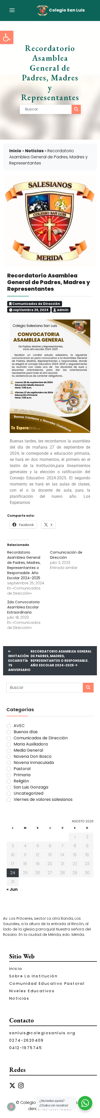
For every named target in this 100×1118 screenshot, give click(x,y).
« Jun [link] (12, 889)
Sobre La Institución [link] (33, 976)
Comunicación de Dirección (66, 555)
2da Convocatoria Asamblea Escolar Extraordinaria (23, 607)
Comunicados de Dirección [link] (36, 304)
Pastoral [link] (22, 769)
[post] (76, 109)
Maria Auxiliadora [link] (31, 744)
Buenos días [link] (26, 732)
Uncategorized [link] (28, 793)
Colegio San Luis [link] (66, 10)
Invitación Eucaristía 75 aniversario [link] (19, 663)
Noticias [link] (34, 151)
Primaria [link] (22, 775)
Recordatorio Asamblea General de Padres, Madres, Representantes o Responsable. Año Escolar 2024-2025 (24, 565)
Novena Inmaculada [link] (34, 762)
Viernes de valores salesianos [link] (43, 799)
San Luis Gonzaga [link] (31, 787)
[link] (6, 37)
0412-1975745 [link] (25, 1047)
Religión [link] (21, 781)
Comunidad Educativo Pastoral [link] (47, 983)
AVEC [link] (19, 726)
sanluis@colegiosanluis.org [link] (42, 1033)
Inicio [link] (15, 151)
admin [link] (62, 310)
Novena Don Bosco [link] (33, 756)
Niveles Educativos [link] (32, 990)
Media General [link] (28, 750)
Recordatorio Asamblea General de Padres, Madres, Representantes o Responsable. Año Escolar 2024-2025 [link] (61, 658)
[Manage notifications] (11, 1107)
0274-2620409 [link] (26, 1040)
